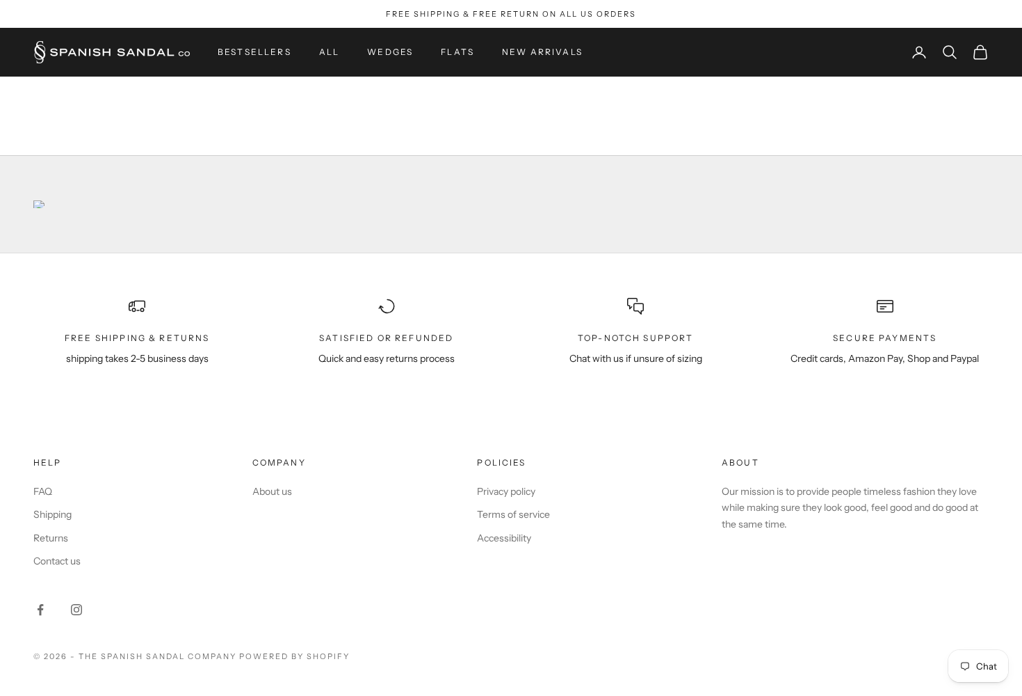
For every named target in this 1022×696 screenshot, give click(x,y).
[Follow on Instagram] (76, 610)
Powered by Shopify (294, 656)
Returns (50, 538)
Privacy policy (506, 491)
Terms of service (513, 514)
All (329, 52)
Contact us (57, 561)
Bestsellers (254, 52)
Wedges (390, 52)
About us (272, 491)
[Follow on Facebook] (40, 610)
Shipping (52, 514)
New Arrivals (542, 52)
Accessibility (504, 538)
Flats (457, 52)
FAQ (42, 491)
